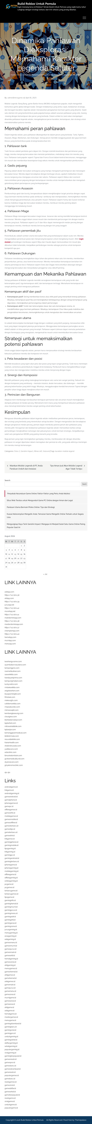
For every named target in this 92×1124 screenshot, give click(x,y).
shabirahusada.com (13, 746)
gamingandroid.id (12, 858)
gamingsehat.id (11, 1040)
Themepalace (80, 1120)
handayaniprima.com (13, 678)
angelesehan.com (12, 691)
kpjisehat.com (10, 723)
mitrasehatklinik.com (13, 726)
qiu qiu (7, 772)
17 (6, 558)
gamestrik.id (10, 835)
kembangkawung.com (14, 713)
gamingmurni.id (11, 907)
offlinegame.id (10, 874)
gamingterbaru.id (12, 861)
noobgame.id (10, 1098)
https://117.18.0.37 (12, 627)
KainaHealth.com (12, 742)
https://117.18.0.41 (12, 614)
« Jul (45, 574)
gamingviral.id (10, 1030)
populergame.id (11, 1108)
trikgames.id (10, 839)
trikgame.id (9, 790)
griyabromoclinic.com (14, 765)
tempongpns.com (12, 668)
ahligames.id (10, 975)
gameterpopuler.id (12, 1095)
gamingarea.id (10, 923)
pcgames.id (9, 887)
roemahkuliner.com (13, 671)
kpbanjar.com (10, 730)
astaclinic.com (10, 752)
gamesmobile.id (11, 819)
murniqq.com (10, 640)
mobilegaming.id (11, 871)
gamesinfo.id (10, 813)
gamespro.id (10, 1062)
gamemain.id (10, 985)
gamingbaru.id (11, 1027)
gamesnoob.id (10, 1059)
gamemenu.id (10, 991)
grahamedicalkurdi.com (14, 759)
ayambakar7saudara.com (15, 665)
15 (21, 554)
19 (12, 558)
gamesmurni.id (11, 946)
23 (24, 558)
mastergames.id (11, 1017)
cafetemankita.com (12, 704)
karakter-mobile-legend (64, 451)
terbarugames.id (11, 894)
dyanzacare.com (12, 762)
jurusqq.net (9, 605)
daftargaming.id (11, 1043)
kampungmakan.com (13, 681)
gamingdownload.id (13, 1023)
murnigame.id (10, 998)
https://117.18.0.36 (12, 595)
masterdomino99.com (14, 624)
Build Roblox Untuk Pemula (37, 3)
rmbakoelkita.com (12, 687)
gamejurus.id (10, 988)
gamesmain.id (10, 952)
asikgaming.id (10, 939)
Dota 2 (17, 451)
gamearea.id (10, 1004)
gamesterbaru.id (11, 826)
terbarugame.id (11, 891)
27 (15, 563)
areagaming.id (10, 936)
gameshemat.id (11, 972)
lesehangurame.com (13, 661)
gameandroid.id (11, 797)
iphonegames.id (11, 803)
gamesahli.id (10, 955)
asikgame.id (9, 1011)
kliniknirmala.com (12, 736)
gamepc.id (9, 806)
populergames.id (12, 1075)
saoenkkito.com (11, 674)
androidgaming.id (12, 793)
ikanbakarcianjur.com (13, 720)
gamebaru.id (10, 1079)
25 (9, 563)
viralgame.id (10, 1101)
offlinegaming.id (11, 878)
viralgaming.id (10, 1053)
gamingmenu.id (11, 913)
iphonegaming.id (11, 868)
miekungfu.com (11, 700)
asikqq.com (9, 592)
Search (7, 480)
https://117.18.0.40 (12, 634)
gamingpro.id (10, 1033)
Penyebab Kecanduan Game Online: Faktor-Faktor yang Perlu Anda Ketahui (38, 494)
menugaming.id (11, 933)
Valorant (46, 451)
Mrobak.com (10, 697)
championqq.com (12, 631)
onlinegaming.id (11, 881)
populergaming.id (12, 1049)
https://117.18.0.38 (12, 621)
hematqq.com (10, 637)
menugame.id (10, 1020)
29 (21, 563)
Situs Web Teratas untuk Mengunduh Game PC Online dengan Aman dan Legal (40, 500)
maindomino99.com (13, 618)
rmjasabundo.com (12, 707)
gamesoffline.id (11, 823)
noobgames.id (10, 1082)
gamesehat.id (10, 1092)
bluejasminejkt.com (13, 694)
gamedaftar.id (10, 1088)
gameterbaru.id (11, 832)
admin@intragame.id (16, 98)
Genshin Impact (27, 451)
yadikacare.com (11, 749)
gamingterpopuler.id (13, 1056)
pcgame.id (9, 884)
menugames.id (11, 968)
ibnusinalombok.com (13, 755)
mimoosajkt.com (12, 710)
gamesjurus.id (10, 949)
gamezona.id (10, 994)
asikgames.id (10, 981)
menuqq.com (10, 644)
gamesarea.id (10, 1001)
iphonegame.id (11, 865)
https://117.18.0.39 (12, 602)
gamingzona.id (11, 926)
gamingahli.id (10, 920)
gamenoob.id (10, 1072)
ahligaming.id (10, 965)
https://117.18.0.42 (12, 608)
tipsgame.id (9, 897)
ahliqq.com (9, 598)
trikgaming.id (10, 852)
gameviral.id (10, 1085)
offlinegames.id (11, 810)
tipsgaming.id (10, 848)
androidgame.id (11, 787)
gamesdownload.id (13, 1069)
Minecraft (38, 451)
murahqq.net (10, 611)
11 (9, 554)
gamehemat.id (10, 978)
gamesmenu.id (11, 942)
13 (15, 554)
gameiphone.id (11, 800)
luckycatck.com (11, 684)
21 (18, 558)
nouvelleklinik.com (12, 739)
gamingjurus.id (11, 910)
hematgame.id (10, 1014)
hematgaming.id (11, 959)
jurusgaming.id (11, 929)
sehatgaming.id (11, 1046)
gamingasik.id (10, 917)
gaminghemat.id (11, 904)
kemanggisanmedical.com (15, 733)
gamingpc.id (10, 855)
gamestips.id (10, 829)
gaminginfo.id (10, 900)
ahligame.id (9, 1007)
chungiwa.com (11, 717)
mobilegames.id (11, 816)
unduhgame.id (11, 1105)
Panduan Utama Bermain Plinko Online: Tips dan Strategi (31, 507)
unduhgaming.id (11, 1036)
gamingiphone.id (11, 842)
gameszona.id (10, 962)
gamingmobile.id (11, 845)
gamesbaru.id (10, 1066)
